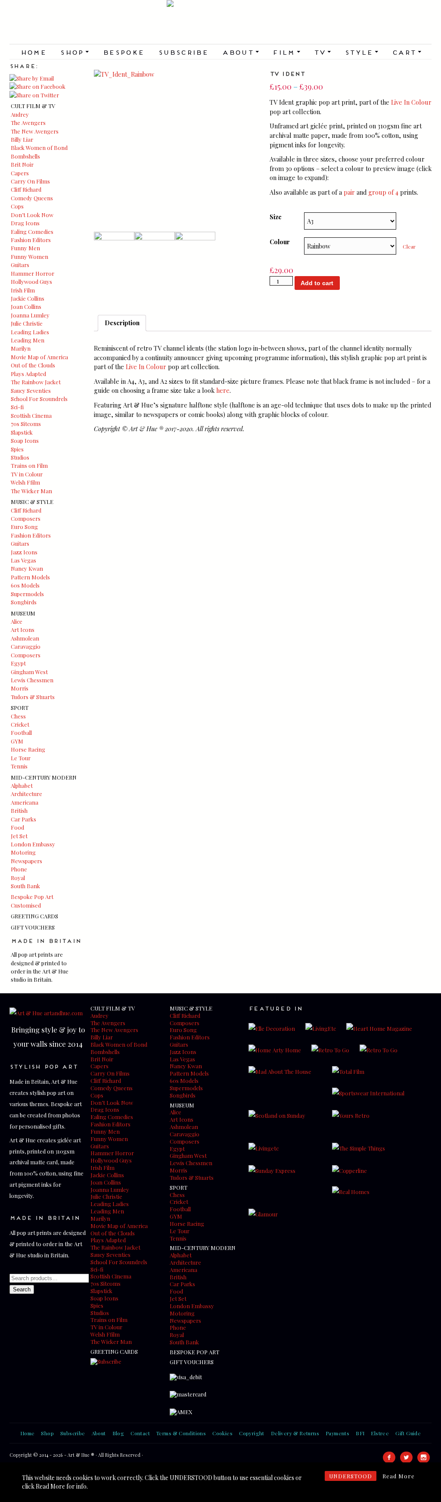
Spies (17, 449)
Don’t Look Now (32, 214)
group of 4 (383, 192)
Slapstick (22, 432)
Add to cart (317, 283)
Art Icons (22, 629)
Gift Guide (408, 1433)
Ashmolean (25, 638)
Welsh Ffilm (25, 482)
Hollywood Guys (31, 281)
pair (349, 192)
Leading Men (27, 340)
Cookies (222, 1433)
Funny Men (25, 248)
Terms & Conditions (181, 1433)
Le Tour (21, 758)
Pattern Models (30, 577)
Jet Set (19, 836)
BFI (360, 1433)
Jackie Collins (27, 298)
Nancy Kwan (27, 568)
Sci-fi (17, 406)
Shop (74, 52)
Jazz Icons (24, 552)
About (240, 52)
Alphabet (22, 785)
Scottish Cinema (31, 415)
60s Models (25, 585)
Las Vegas (23, 560)
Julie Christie (27, 323)
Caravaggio (25, 646)
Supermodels (27, 593)
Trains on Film (29, 465)
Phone (19, 869)
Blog (118, 1433)
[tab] (122, 323)
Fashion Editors (31, 239)
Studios (20, 457)
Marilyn (21, 348)
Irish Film (23, 290)
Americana (24, 802)
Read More (398, 1476)
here (223, 390)
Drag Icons (25, 223)
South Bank (25, 885)
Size (276, 216)
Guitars (20, 264)
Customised (26, 905)
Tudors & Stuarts (33, 696)
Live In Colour (411, 102)
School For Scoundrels (39, 398)
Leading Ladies (30, 332)
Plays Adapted (28, 373)
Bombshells (25, 156)
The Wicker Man (31, 490)
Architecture (26, 793)
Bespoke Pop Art (32, 896)
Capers (20, 173)
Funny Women (29, 256)
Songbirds (24, 602)
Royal (18, 877)
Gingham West (29, 671)
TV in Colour (27, 474)
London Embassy (33, 844)
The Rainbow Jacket (36, 382)
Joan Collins (26, 306)
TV (322, 52)
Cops (17, 206)
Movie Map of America (39, 357)
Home (33, 52)
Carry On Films (30, 181)
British (19, 810)
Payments (337, 1433)
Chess (18, 716)
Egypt (18, 663)
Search (22, 1289)
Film (286, 52)
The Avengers (28, 122)
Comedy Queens (32, 198)
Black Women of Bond (39, 147)
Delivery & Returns (295, 1433)
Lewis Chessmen (32, 680)
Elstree (380, 1433)
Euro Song (24, 526)
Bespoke (123, 52)
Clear (409, 246)
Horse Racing (28, 749)
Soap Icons (25, 440)
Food (17, 827)
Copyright (251, 1433)
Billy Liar (22, 139)
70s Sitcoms (26, 423)
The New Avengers (35, 131)
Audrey (20, 114)
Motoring (23, 852)
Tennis (19, 766)
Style (361, 52)
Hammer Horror (32, 273)
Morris (19, 688)
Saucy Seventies (31, 390)
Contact (140, 1433)
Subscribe (183, 52)
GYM (17, 741)
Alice (16, 621)
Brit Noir (22, 164)
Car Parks (23, 819)
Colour (280, 241)
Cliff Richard (26, 189)
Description (122, 322)
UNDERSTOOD (350, 1476)
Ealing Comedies (32, 231)
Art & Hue (220, 22)
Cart (406, 52)
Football (21, 732)
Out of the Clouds (33, 365)
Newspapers (26, 861)
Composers (25, 518)
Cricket (20, 724)
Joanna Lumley (30, 315)
